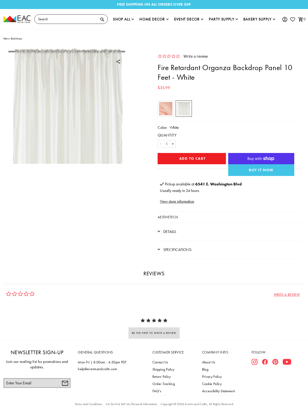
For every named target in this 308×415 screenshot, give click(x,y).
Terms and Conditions (88, 404)
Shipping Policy (163, 369)
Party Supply (221, 19)
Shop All (121, 19)
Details (169, 231)
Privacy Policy (212, 376)
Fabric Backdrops (12, 38)
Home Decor (152, 19)
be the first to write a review (154, 333)
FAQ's (156, 391)
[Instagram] (254, 363)
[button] (286, 294)
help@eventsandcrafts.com (97, 369)
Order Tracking (163, 383)
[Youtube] (287, 363)
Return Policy (161, 376)
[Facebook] (265, 363)
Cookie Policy (212, 383)
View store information (177, 201)
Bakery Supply (257, 19)
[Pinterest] (275, 363)
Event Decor (187, 19)
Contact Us (160, 362)
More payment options (261, 170)
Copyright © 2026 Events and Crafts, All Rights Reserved (197, 404)
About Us (208, 362)
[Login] (284, 19)
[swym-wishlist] (292, 19)
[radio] (166, 108)
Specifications (176, 249)
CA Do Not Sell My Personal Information (131, 404)
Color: (162, 127)
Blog (205, 369)
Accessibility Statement (218, 391)
